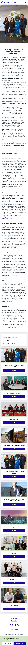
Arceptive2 (14, 605)
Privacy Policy (14, 618)
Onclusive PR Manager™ (17, 634)
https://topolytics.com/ (7, 301)
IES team (14, 553)
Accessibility (14, 620)
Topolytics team (14, 419)
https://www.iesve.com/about (9, 247)
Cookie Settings (14, 629)
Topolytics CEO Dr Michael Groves (14, 445)
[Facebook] (10, 625)
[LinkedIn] (15, 625)
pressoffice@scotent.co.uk (9, 343)
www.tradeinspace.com (13, 327)
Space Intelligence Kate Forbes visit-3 (14, 472)
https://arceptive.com (7, 187)
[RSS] (18, 625)
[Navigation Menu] (25, 2)
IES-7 (14, 527)
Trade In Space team (14, 393)
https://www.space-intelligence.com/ (10, 275)
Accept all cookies (20, 643)
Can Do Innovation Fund (16, 133)
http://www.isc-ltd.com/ (7, 218)
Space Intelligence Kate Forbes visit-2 (14, 366)
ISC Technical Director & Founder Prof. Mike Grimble (14, 500)
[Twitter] (13, 625)
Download (14, 370)
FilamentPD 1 (14, 579)
